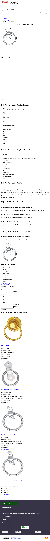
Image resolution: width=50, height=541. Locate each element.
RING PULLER (6, 20)
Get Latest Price (6, 283)
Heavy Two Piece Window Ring (8, 435)
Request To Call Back (5, 284)
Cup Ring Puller (5, 345)
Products (5, 18)
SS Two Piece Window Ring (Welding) (10, 389)
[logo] (5, 3)
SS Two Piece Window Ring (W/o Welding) (11, 480)
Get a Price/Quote (5, 360)
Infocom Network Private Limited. (16, 538)
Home (4, 17)
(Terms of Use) (18, 537)
